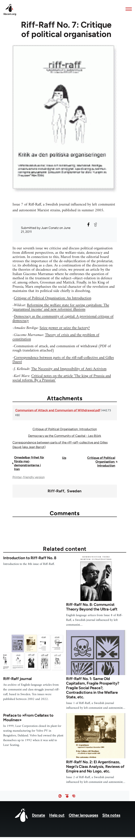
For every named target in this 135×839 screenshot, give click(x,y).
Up (64, 458)
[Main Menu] (127, 9)
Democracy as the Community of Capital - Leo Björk (64, 436)
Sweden (74, 491)
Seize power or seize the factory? (65, 328)
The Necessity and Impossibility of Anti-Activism (69, 369)
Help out (57, 815)
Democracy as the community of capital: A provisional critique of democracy (63, 318)
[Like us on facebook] (60, 796)
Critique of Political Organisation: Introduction (65, 429)
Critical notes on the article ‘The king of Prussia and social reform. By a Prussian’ (61, 378)
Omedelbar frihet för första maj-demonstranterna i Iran (29, 463)
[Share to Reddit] (95, 224)
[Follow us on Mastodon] (74, 796)
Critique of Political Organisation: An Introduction (52, 298)
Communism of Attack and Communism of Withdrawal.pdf (57, 410)
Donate (38, 815)
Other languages (83, 815)
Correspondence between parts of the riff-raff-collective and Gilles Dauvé (63, 359)
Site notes (111, 815)
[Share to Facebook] (88, 224)
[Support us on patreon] (67, 796)
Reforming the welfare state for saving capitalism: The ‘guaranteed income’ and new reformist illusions (60, 307)
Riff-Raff (56, 491)
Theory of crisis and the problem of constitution (55, 337)
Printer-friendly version (28, 477)
